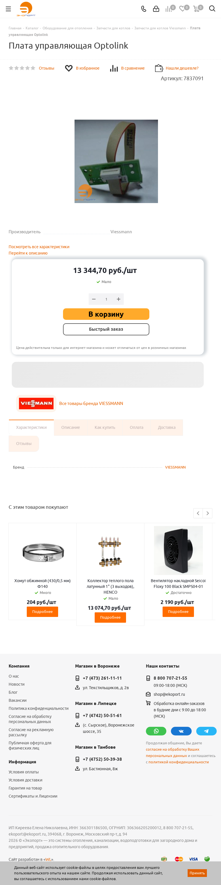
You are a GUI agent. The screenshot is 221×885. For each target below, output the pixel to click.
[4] (28, 68)
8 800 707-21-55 (170, 678)
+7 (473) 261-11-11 (102, 678)
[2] (17, 68)
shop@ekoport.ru (169, 694)
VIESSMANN (175, 467)
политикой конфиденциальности (178, 762)
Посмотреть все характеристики (39, 246)
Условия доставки (25, 780)
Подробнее (42, 611)
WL (48, 859)
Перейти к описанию (28, 253)
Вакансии (17, 700)
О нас (14, 676)
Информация (22, 761)
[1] (11, 68)
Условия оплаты (24, 772)
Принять (197, 873)
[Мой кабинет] (156, 9)
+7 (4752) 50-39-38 (102, 759)
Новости (16, 684)
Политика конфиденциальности (38, 708)
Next (207, 514)
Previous (198, 514)
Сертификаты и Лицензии (33, 796)
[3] (22, 68)
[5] (33, 68)
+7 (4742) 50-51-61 (102, 715)
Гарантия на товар (25, 788)
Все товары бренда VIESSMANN (91, 403)
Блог (13, 692)
